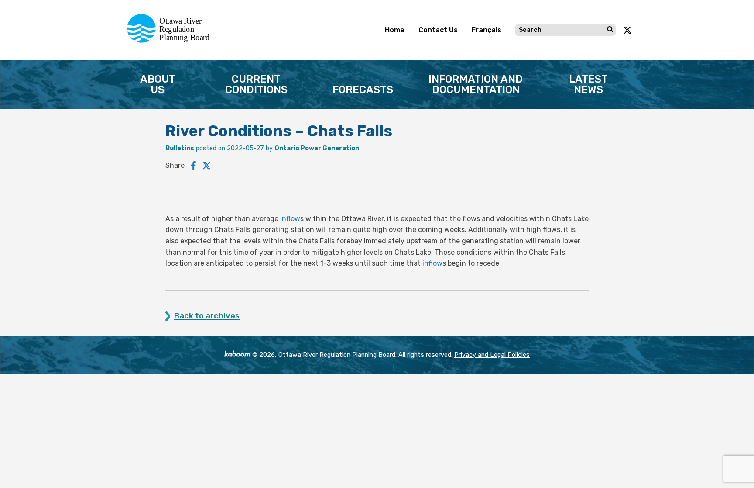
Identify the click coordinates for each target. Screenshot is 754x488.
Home (394, 30)
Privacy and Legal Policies (492, 355)
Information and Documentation (475, 84)
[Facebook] (193, 165)
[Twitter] (206, 165)
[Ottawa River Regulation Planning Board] (171, 40)
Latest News (588, 84)
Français (486, 30)
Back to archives (207, 316)
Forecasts (362, 89)
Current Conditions (256, 84)
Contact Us (438, 30)
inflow (290, 219)
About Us (157, 84)
